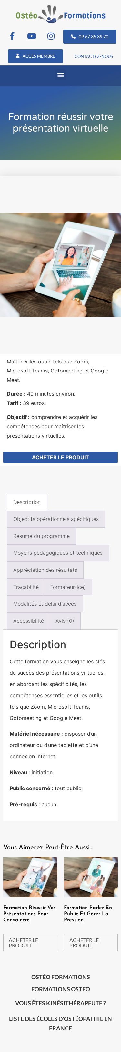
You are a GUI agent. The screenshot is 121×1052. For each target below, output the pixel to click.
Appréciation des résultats (45, 570)
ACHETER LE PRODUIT (60, 457)
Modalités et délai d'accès (44, 603)
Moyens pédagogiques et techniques (58, 553)
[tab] (27, 502)
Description (27, 502)
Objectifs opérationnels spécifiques (56, 519)
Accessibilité (28, 621)
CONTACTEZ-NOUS (94, 56)
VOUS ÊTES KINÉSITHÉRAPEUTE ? (60, 1003)
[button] (60, 74)
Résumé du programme (41, 536)
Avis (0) (64, 621)
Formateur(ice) (68, 587)
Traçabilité (26, 587)
